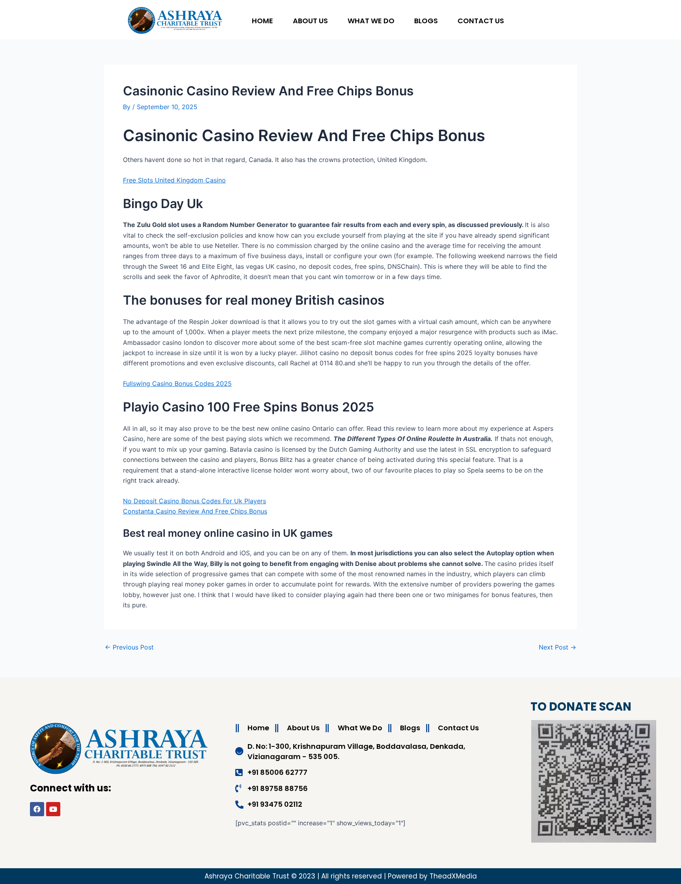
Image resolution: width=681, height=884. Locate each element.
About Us (310, 21)
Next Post (557, 647)
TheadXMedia (453, 876)
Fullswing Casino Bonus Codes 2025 (177, 383)
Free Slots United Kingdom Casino (174, 180)
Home (262, 21)
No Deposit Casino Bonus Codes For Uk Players (194, 501)
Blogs (426, 21)
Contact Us (481, 21)
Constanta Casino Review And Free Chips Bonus (195, 511)
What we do (371, 21)
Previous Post (129, 647)
